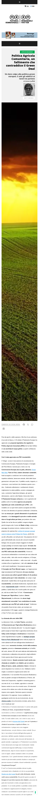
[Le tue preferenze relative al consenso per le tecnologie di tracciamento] (35, 792)
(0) (27, 6)
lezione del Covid (19, 721)
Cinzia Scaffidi (30, 81)
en (33, 6)
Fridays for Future (21, 534)
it (31, 6)
